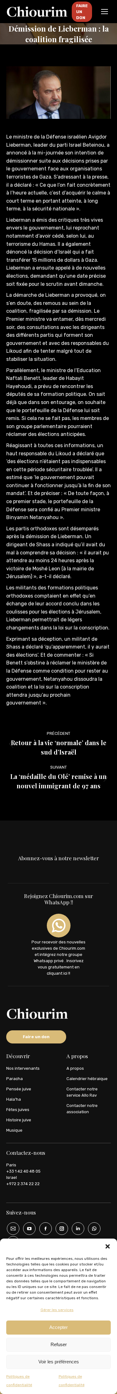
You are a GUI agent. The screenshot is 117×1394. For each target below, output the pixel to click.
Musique (14, 1130)
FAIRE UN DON (82, 11)
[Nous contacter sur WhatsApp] (92, 1228)
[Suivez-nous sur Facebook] (43, 1228)
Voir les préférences (58, 1361)
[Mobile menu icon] (104, 11)
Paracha (14, 1078)
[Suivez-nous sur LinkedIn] (76, 1228)
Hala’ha (13, 1099)
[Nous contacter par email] (11, 1228)
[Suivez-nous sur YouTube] (27, 1228)
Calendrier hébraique (87, 1078)
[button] (108, 1246)
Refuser (59, 1344)
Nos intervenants (23, 1068)
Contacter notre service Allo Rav (82, 1092)
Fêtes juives (17, 1109)
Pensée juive (18, 1089)
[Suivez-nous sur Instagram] (60, 1228)
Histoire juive (18, 1120)
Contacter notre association (82, 1108)
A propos (75, 1068)
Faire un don (36, 1036)
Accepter (58, 1327)
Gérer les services (57, 1310)
